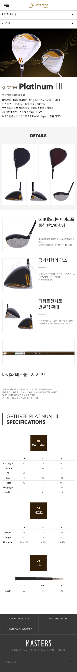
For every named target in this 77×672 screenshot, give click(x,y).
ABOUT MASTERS (19, 618)
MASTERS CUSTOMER (19, 629)
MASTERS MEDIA (58, 618)
